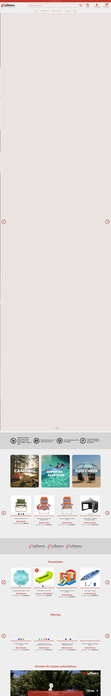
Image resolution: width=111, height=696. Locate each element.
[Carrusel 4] (55, 222)
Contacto (68, 11)
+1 (45, 586)
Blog (74, 11)
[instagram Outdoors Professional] (2, 1)
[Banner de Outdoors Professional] (24, 471)
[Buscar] (80, 5)
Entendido (55, 693)
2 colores (90, 514)
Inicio (36, 11)
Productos (44, 11)
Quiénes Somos (57, 11)
